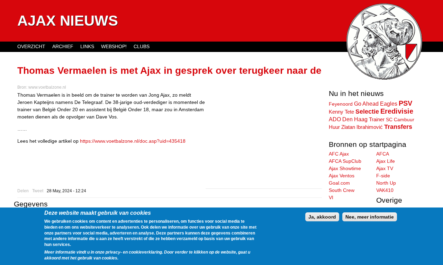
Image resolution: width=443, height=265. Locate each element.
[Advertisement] (264, 139)
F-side (383, 175)
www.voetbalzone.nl (47, 87)
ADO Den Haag (348, 119)
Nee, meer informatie (369, 217)
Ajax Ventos (341, 175)
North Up (386, 183)
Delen (23, 191)
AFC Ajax (339, 154)
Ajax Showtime (345, 168)
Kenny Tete (341, 112)
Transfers (398, 126)
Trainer (377, 119)
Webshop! (114, 46)
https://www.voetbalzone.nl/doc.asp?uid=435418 (133, 141)
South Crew (341, 190)
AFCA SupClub (345, 161)
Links (87, 46)
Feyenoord (341, 104)
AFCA (382, 154)
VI (331, 197)
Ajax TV (384, 168)
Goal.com (339, 183)
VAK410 (385, 190)
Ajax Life (385, 161)
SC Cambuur (400, 119)
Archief (62, 46)
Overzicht (31, 46)
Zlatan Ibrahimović (362, 127)
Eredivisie (396, 111)
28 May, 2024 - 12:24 (66, 191)
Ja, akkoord (322, 217)
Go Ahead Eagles (375, 103)
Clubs (142, 46)
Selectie (367, 111)
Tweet (37, 191)
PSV (405, 103)
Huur (334, 127)
